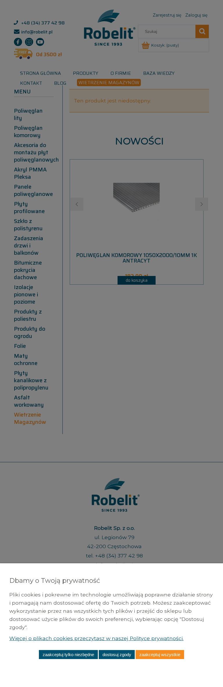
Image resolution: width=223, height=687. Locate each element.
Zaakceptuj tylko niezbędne (68, 654)
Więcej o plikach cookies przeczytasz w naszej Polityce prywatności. (96, 638)
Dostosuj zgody (116, 654)
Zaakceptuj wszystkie (159, 654)
